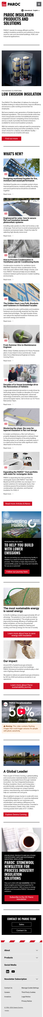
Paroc (11, 4)
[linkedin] (7, 971)
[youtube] (13, 971)
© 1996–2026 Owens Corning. (13, 1007)
